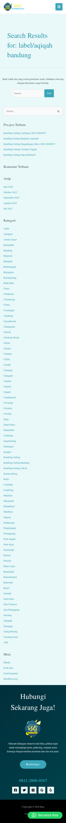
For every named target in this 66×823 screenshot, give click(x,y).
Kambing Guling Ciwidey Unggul (20, 149)
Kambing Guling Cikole (15, 468)
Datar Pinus (9, 424)
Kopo (6, 479)
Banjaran (8, 255)
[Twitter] (24, 790)
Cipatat (7, 392)
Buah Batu (9, 283)
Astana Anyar (10, 239)
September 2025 (12, 197)
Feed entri (8, 667)
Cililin (7, 359)
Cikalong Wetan (11, 337)
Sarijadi (7, 593)
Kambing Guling (12, 457)
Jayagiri (7, 452)
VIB (6, 642)
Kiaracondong (10, 473)
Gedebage (8, 435)
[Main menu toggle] (59, 6)
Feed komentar (11, 673)
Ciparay (7, 386)
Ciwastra (8, 408)
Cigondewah (10, 321)
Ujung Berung (10, 631)
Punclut (7, 560)
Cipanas (7, 381)
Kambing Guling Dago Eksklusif (20, 154)
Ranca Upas (9, 566)
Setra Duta (9, 598)
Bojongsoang (10, 277)
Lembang (8, 484)
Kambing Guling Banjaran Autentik (21, 138)
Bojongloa (9, 272)
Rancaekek (9, 571)
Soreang (8, 615)
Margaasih (9, 501)
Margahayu (9, 506)
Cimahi (7, 364)
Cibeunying (9, 299)
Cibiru (7, 304)
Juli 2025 (8, 208)
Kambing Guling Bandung (16, 462)
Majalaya (8, 495)
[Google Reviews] (42, 790)
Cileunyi (8, 353)
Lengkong (8, 490)
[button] (45, 815)
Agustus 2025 (10, 203)
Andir (6, 228)
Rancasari (8, 582)
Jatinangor (9, 446)
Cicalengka (9, 310)
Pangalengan (10, 528)
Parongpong (9, 533)
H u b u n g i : (33, 764)
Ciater (7, 288)
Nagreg (7, 517)
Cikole (7, 343)
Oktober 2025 (10, 192)
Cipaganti (8, 375)
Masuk (7, 662)
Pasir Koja (9, 544)
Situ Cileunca (10, 604)
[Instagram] (33, 790)
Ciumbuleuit (10, 397)
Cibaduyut (9, 294)
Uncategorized (11, 637)
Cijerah (7, 332)
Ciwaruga (8, 402)
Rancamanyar (10, 577)
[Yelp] (50, 790)
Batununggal (10, 266)
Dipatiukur (9, 430)
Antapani (8, 234)
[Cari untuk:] (28, 93)
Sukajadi (8, 620)
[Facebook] (15, 790)
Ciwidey (8, 413)
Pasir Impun (9, 539)
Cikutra (7, 348)
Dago (6, 419)
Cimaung (8, 370)
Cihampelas (9, 326)
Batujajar (8, 261)
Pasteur (7, 555)
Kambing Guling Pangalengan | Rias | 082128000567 (29, 144)
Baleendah (9, 245)
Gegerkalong (10, 441)
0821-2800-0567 (33, 780)
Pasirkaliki (9, 549)
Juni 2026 (8, 186)
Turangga (8, 626)
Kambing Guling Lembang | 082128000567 (25, 133)
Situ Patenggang (12, 609)
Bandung (8, 250)
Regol (6, 588)
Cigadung (8, 315)
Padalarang (9, 522)
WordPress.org (11, 678)
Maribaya (8, 511)
